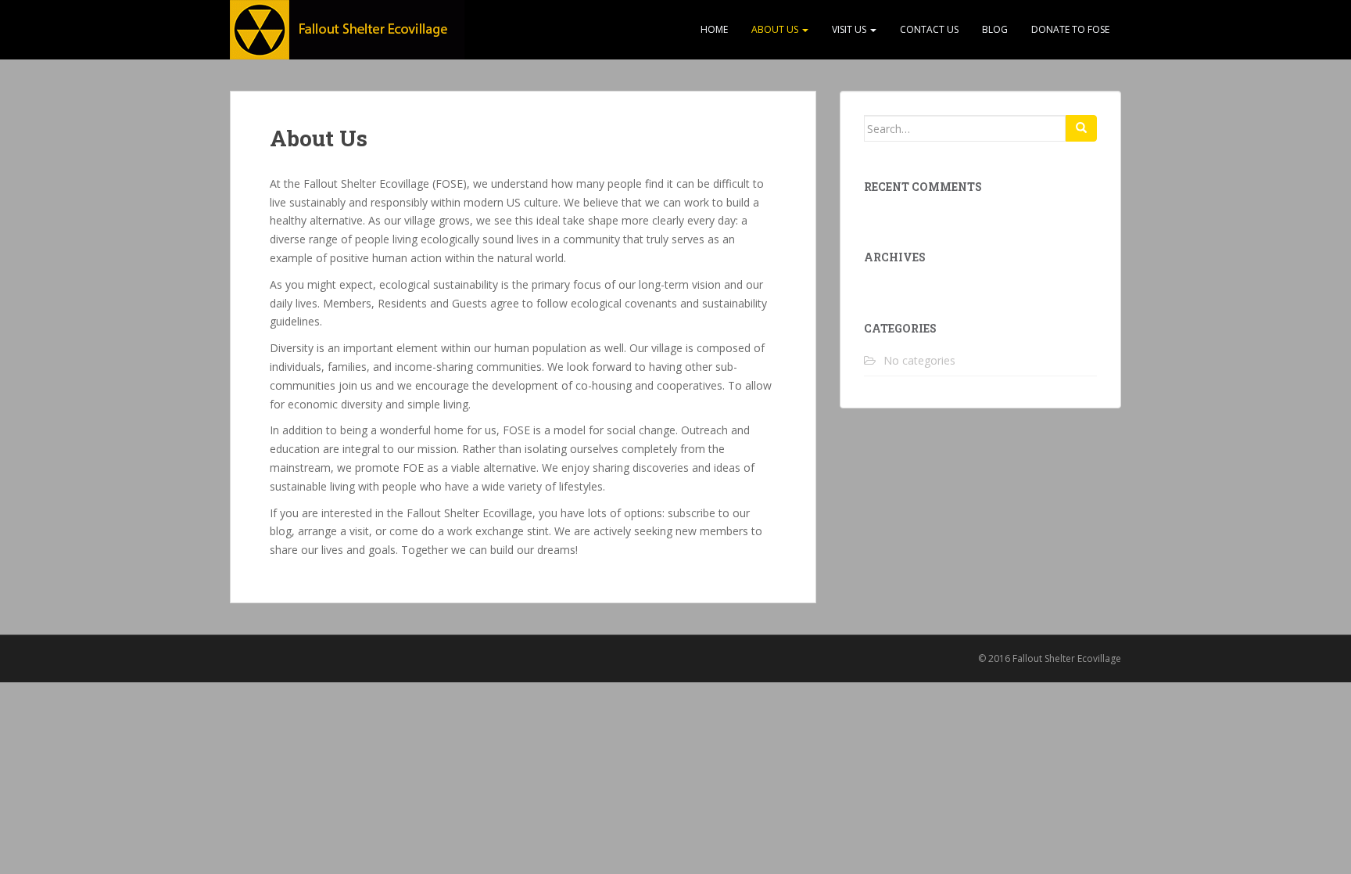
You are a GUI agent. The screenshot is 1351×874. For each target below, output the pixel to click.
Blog (995, 29)
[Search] (1081, 128)
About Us (776, 29)
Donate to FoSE (1070, 29)
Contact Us (929, 29)
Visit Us (850, 29)
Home (714, 29)
